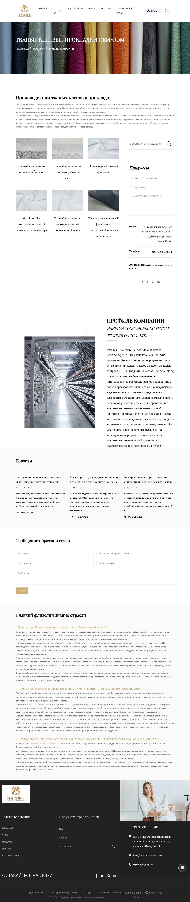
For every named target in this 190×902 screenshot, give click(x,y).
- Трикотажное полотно (145, 196)
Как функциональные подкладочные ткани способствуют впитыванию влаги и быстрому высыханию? (39, 481)
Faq (110, 8)
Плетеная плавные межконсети (57, 627)
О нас (54, 11)
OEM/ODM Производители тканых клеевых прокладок (77, 897)
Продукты (72, 8)
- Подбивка (137, 187)
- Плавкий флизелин (143, 178)
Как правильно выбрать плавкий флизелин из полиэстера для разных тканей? (148, 481)
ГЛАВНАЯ (41, 8)
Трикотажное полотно (78, 19)
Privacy (137, 897)
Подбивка (73, 20)
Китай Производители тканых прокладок (137, 414)
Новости (93, 8)
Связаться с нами (125, 11)
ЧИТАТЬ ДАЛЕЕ (25, 512)
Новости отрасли (98, 20)
